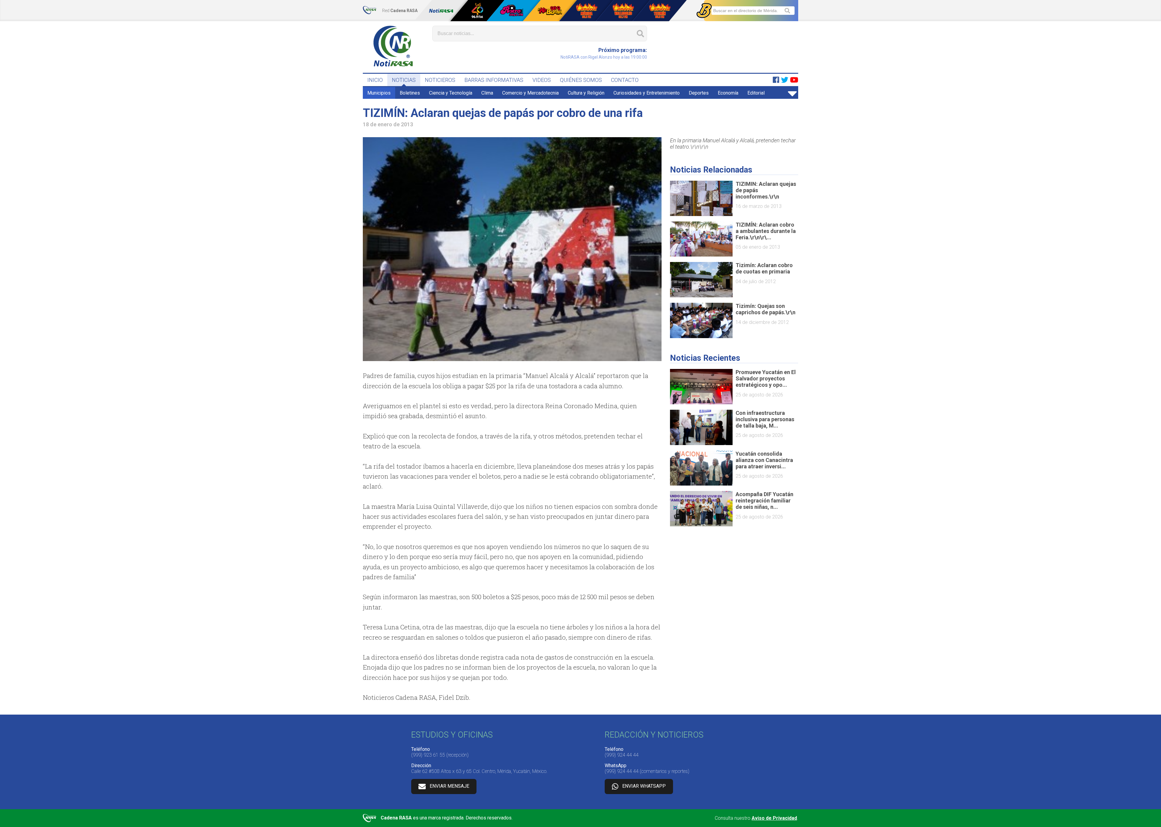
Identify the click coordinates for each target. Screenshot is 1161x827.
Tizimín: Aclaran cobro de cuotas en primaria (764, 268)
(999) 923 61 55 (428, 755)
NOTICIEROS (440, 80)
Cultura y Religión (586, 93)
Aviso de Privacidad (774, 818)
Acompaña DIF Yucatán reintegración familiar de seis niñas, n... (764, 500)
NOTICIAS (404, 80)
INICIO (375, 80)
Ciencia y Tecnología (450, 93)
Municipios (379, 93)
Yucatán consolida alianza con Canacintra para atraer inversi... (764, 460)
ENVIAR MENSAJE (449, 786)
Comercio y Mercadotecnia (530, 93)
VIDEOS (541, 80)
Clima (487, 93)
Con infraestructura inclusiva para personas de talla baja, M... (765, 419)
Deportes (699, 93)
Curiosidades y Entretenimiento (646, 93)
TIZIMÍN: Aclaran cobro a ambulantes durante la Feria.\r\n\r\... (766, 231)
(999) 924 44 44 (622, 755)
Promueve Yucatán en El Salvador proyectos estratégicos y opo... (766, 378)
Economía (728, 93)
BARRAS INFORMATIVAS (493, 80)
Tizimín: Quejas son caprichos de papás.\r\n (765, 309)
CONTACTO (625, 80)
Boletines (410, 93)
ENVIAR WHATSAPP (644, 786)
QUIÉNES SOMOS (581, 80)
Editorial (756, 93)
